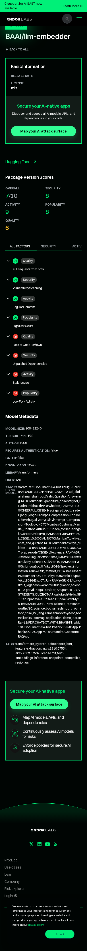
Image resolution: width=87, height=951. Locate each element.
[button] (78, 19)
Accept (60, 934)
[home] (18, 19)
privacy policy (36, 924)
